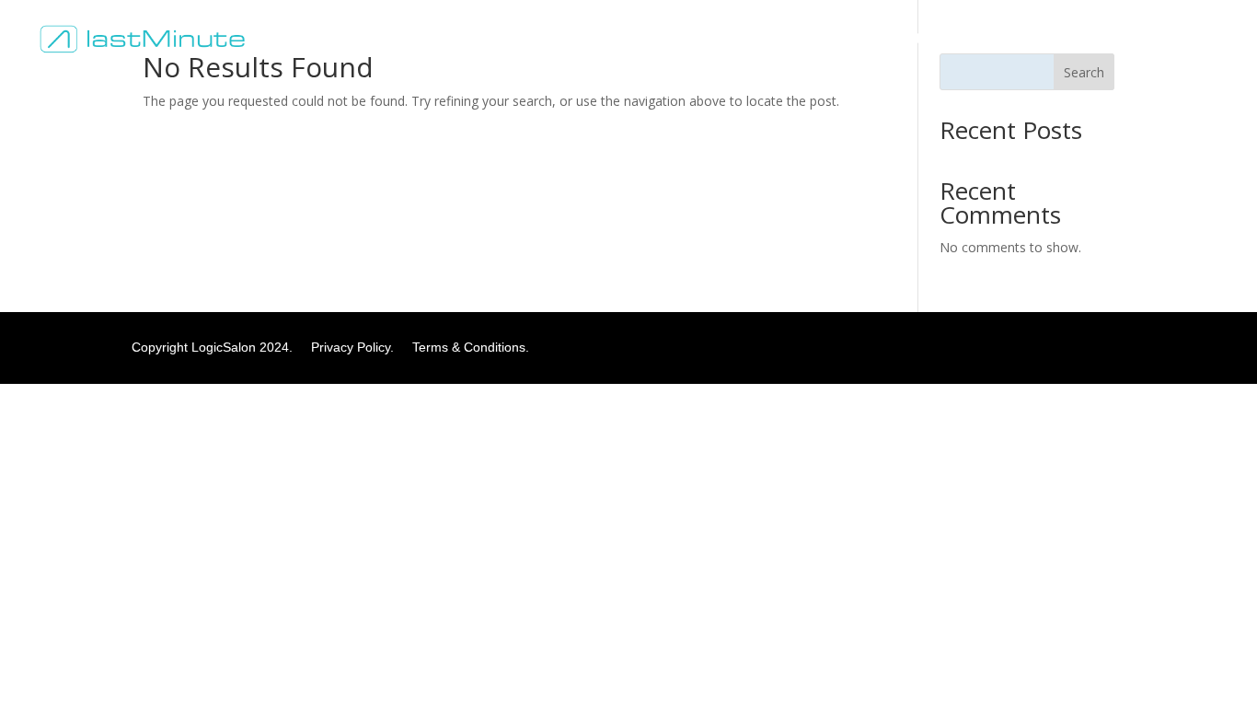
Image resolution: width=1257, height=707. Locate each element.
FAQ (844, 38)
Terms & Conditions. (470, 347)
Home (710, 38)
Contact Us (914, 38)
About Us (780, 38)
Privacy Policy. (360, 347)
